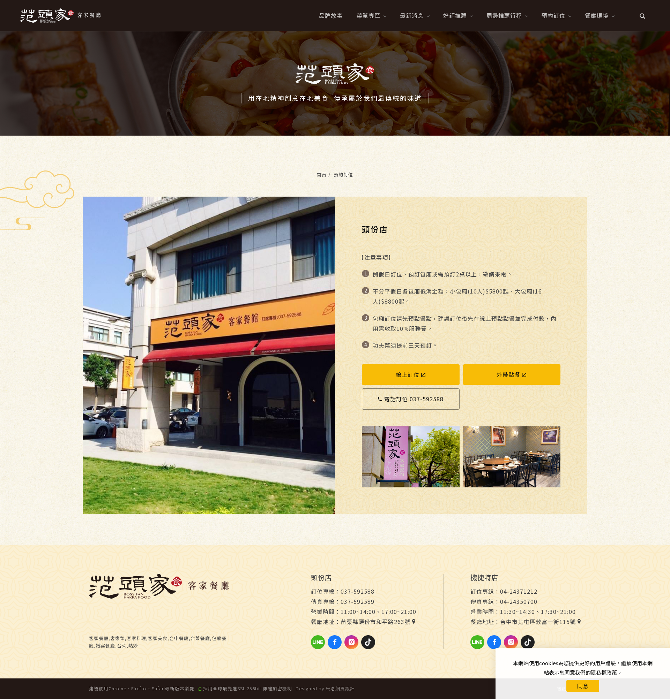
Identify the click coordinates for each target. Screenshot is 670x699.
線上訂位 (407, 374)
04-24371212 (518, 591)
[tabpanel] (335, 83)
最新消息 (412, 15)
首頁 (322, 174)
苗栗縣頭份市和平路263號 (375, 621)
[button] (642, 15)
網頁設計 (345, 688)
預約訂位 (553, 15)
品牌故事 (331, 15)
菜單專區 (368, 15)
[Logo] (60, 14)
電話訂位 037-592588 (414, 399)
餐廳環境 (597, 15)
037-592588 (357, 591)
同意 (582, 686)
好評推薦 (455, 15)
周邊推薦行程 (504, 15)
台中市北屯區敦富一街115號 (538, 621)
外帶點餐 (508, 374)
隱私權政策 (604, 672)
